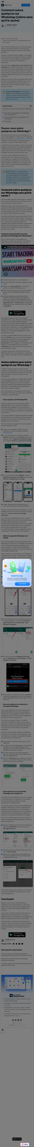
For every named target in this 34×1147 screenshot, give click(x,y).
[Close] (5, 560)
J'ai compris (8, 583)
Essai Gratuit (22, 583)
